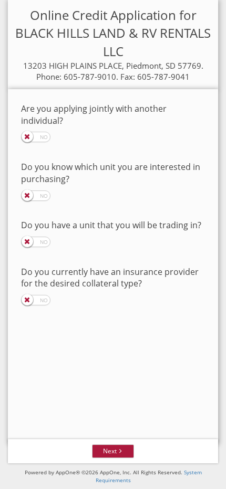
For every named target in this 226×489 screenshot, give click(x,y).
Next (110, 451)
